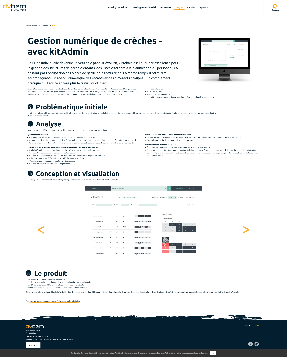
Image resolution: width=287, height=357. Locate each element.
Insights (45, 25)
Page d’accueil (31, 25)
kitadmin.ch (76, 301)
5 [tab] (150, 254)
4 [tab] (147, 254)
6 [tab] (154, 254)
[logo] (14, 7)
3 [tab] (143, 254)
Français (256, 325)
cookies (86, 353)
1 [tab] (137, 254)
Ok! (213, 353)
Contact (33, 345)
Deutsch (248, 325)
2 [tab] (140, 254)
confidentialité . (204, 353)
